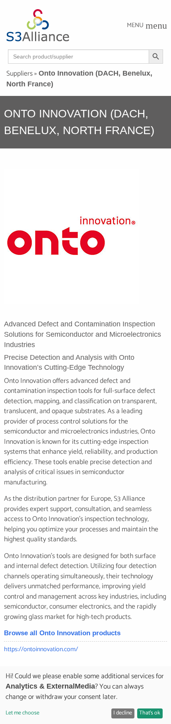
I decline (122, 713)
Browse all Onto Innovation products (62, 633)
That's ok (149, 713)
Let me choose (22, 713)
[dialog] (85, 695)
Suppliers (19, 74)
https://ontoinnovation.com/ (41, 649)
